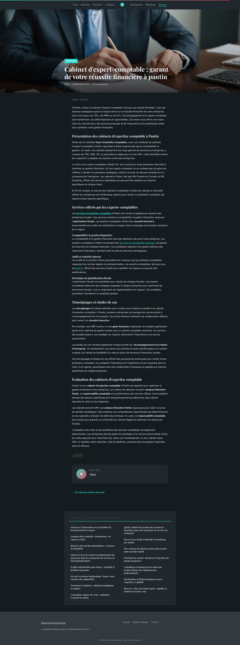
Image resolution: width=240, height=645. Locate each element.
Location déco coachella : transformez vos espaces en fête (91, 538)
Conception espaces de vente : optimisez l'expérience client (90, 596)
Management (136, 4)
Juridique (110, 4)
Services (163, 4)
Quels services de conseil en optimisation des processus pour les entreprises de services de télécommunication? (93, 557)
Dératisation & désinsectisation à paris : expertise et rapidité (143, 581)
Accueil (75, 99)
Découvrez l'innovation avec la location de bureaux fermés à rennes (91, 529)
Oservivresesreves (53, 623)
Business (85, 4)
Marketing (150, 4)
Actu (75, 4)
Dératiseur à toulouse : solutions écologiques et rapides (92, 587)
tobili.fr (79, 268)
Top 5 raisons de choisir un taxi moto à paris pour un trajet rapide (145, 550)
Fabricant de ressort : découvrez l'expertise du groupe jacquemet (146, 559)
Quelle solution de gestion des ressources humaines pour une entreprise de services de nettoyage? (146, 530)
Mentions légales (140, 622)
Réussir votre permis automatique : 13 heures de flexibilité (93, 547)
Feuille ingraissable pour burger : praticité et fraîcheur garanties (93, 568)
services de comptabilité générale (137, 242)
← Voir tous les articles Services (88, 492)
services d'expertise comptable (93, 213)
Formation (97, 4)
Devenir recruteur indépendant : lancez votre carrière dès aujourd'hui (93, 578)
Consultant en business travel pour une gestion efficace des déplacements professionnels (143, 570)
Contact (155, 622)
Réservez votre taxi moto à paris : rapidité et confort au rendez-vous (145, 590)
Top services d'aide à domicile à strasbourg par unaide (145, 541)
